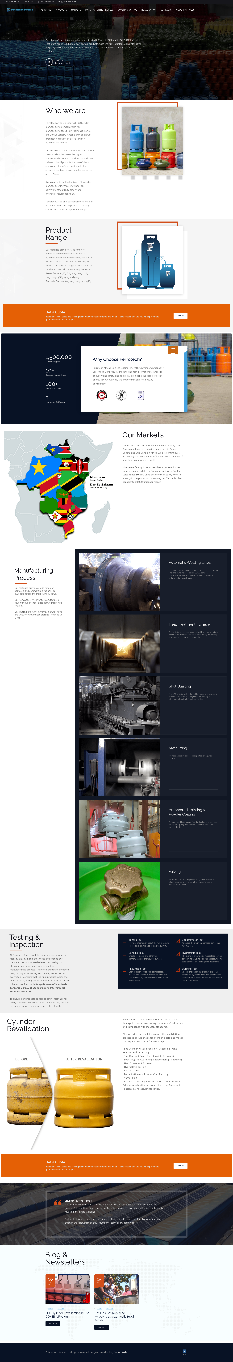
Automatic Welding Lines (190, 562)
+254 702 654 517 (30, 2)
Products (61, 10)
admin (50, 1309)
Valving (175, 872)
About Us (46, 10)
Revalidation (148, 10)
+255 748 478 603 (47, 2)
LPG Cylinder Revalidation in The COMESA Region (67, 1314)
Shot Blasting (180, 686)
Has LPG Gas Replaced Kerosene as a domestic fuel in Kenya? (114, 1316)
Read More (53, 1324)
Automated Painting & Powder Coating (187, 812)
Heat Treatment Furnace (189, 624)
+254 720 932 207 (12, 2)
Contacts (166, 10)
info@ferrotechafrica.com (67, 2)
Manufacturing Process (99, 10)
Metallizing (178, 748)
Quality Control (127, 10)
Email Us (180, 316)
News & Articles (185, 10)
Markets (76, 10)
